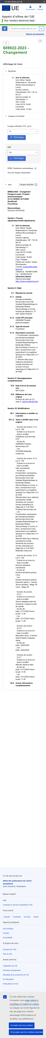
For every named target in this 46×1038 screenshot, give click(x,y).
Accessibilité (7, 938)
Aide (4, 900)
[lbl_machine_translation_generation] (35, 168)
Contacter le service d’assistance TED (17, 905)
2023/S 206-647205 (30, 402)
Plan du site (7, 954)
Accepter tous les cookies (22, 1025)
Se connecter (30, 9)
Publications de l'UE (10, 984)
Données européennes (12, 970)
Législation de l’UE (10, 966)
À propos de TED (9, 949)
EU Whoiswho (8, 979)
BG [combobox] (10, 152)
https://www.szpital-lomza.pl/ (27, 281)
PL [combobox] (10, 131)
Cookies (6, 933)
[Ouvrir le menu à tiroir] (6, 43)
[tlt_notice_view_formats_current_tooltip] (36, 184)
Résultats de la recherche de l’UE (16, 975)
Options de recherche (35, 34)
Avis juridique (8, 929)
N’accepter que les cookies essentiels (27, 1032)
